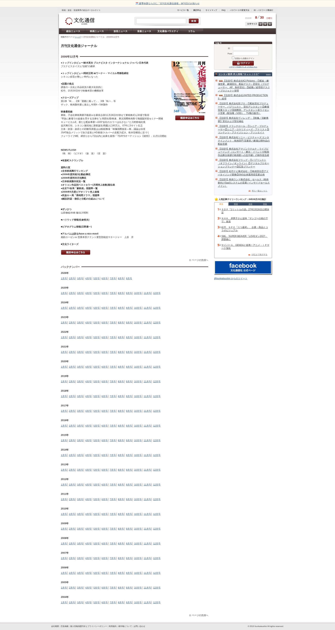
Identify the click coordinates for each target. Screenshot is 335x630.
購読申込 (197, 10)
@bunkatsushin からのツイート (230, 278)
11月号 (147, 293)
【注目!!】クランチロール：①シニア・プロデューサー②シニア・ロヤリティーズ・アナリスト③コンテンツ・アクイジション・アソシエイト (243, 129)
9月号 (129, 278)
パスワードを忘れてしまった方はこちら (243, 67)
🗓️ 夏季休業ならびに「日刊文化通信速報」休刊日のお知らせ (167, 3)
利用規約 (113, 626)
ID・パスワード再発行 (263, 10)
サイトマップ (211, 10)
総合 (221, 204)
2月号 (72, 278)
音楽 (265, 204)
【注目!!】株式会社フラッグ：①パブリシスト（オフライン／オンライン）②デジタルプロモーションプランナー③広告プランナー (243, 163)
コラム (191, 31)
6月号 (105, 278)
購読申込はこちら (190, 117)
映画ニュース (97, 31)
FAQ (223, 10)
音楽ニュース (144, 31)
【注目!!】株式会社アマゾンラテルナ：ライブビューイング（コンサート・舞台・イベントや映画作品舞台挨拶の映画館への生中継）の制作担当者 (243, 152)
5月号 (96, 278)
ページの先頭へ (200, 260)
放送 (250, 204)
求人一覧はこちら (259, 191)
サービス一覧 (183, 10)
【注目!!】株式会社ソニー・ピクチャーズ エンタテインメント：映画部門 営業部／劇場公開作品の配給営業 (244, 140)
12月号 (157, 293)
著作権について (125, 626)
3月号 (80, 278)
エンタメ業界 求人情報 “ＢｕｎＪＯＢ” (238, 74)
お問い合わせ (139, 626)
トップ (78, 37)
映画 (236, 204)
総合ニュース (73, 31)
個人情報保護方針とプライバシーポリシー (88, 626)
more (268, 74)
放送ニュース (121, 31)
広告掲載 (64, 626)
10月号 (138, 293)
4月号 (88, 278)
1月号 (64, 278)
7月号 (113, 278)
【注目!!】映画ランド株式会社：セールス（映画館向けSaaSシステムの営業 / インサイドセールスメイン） (244, 182)
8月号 (121, 278)
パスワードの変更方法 (239, 10)
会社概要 (55, 626)
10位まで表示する (259, 254)
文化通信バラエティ (167, 31)
